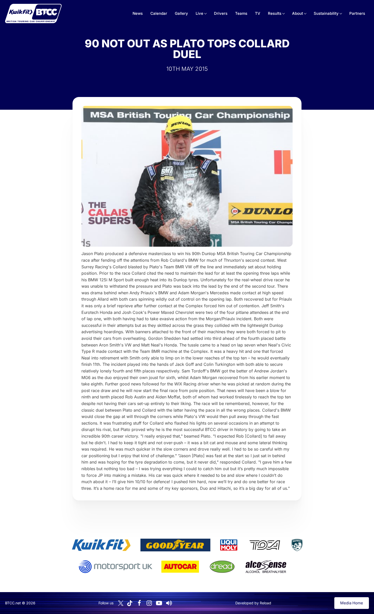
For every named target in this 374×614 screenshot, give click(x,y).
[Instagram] (149, 603)
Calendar (158, 13)
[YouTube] (159, 603)
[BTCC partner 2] (175, 545)
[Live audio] (169, 603)
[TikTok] (129, 603)
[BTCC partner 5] (297, 545)
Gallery (181, 13)
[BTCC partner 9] (266, 566)
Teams (241, 13)
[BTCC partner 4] (264, 545)
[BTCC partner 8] (222, 566)
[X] (120, 603)
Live (199, 13)
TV (257, 13)
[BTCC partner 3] (228, 545)
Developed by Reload (253, 603)
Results (274, 13)
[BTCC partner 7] (180, 566)
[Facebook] (139, 603)
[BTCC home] (33, 13)
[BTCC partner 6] (115, 566)
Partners (357, 13)
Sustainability (326, 13)
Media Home (351, 603)
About (297, 13)
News (138, 13)
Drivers (220, 13)
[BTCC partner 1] (101, 545)
